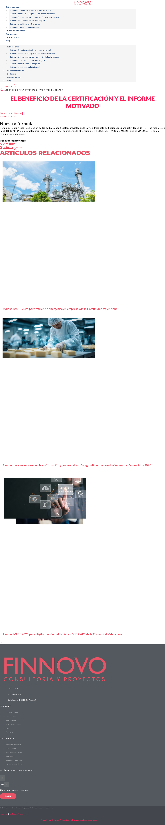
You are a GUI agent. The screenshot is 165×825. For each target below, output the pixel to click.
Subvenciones (12, 7)
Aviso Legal (46, 820)
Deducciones (12, 74)
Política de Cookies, (78, 820)
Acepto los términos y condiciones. (16, 790)
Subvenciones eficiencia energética (25, 24)
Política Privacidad (60, 820)
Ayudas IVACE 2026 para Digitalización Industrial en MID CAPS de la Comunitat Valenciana (62, 634)
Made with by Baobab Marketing (12, 814)
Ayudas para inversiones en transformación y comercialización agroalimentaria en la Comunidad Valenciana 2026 (77, 465)
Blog (8, 40)
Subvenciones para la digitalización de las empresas (32, 14)
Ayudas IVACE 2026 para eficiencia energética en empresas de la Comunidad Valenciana (60, 309)
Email (2, 785)
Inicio (2, 90)
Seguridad (92, 820)
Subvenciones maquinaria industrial (25, 27)
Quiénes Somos (13, 37)
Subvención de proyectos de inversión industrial (30, 10)
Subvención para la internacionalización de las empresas (34, 17)
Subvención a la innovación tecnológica (27, 20)
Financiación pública (15, 30)
